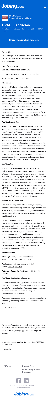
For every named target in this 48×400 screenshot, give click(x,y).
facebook (18, 380)
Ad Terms (7, 366)
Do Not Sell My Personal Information (31, 371)
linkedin (26, 380)
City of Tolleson (15, 16)
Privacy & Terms (28, 366)
